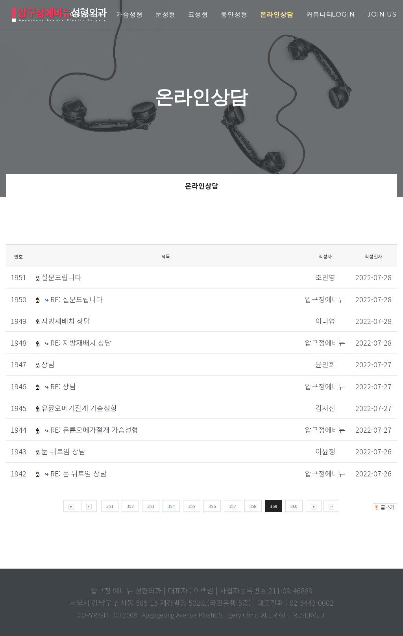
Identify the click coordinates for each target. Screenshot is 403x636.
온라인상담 (201, 185)
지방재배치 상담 (65, 321)
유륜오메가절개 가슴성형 (79, 408)
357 (232, 506)
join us (382, 14)
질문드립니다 (61, 277)
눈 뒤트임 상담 (63, 451)
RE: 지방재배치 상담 (80, 342)
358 (253, 506)
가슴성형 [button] (129, 14)
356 (212, 506)
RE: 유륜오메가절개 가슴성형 (94, 429)
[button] (277, 14)
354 (171, 506)
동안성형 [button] (234, 14)
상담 (48, 364)
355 (191, 506)
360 (294, 506)
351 (109, 506)
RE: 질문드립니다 (76, 299)
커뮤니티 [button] (319, 14)
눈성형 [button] (165, 14)
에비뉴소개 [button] (87, 14)
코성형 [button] (198, 14)
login (343, 14)
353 (150, 506)
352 (130, 506)
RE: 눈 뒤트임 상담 (78, 473)
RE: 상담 (63, 386)
